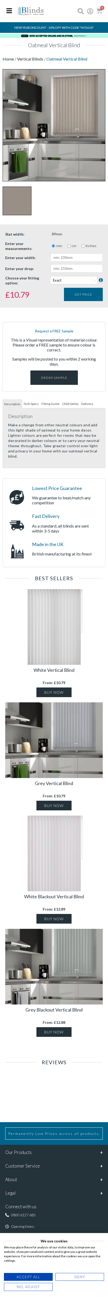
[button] (20, 1215)
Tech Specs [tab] (31, 404)
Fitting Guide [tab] (50, 404)
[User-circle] (90, 11)
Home (9, 58)
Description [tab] (12, 404)
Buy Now (54, 692)
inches (91, 245)
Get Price (83, 294)
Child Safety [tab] (70, 404)
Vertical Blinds (30, 58)
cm (74, 245)
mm (59, 245)
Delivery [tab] (87, 404)
